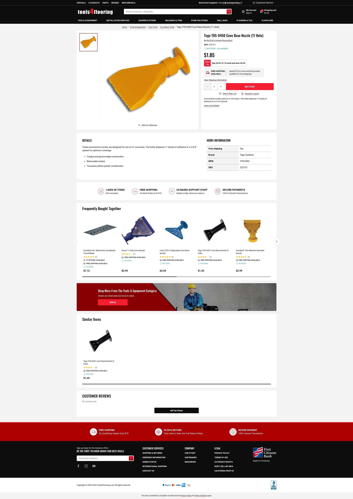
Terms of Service (201, 496)
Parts (106, 3)
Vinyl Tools (152, 27)
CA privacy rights (223, 462)
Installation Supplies (117, 20)
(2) (134, 254)
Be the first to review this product (218, 40)
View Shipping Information (215, 80)
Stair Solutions (199, 20)
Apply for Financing (261, 461)
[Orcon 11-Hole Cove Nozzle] (138, 230)
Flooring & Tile (244, 20)
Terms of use (221, 457)
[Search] (229, 11)
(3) (172, 257)
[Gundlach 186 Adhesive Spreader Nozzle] (253, 230)
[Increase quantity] (220, 86)
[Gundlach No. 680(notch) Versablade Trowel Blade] (100, 230)
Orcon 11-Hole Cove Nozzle (133, 250)
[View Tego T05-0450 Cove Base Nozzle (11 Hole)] (88, 42)
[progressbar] (176, 276)
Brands (115, 3)
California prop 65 (224, 471)
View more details (211, 106)
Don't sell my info (223, 466)
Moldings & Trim (173, 20)
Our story (190, 453)
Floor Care (267, 20)
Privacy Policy (185, 496)
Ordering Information (153, 457)
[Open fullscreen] (149, 80)
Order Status (149, 462)
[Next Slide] (276, 241)
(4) (249, 257)
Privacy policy (222, 453)
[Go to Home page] (95, 11)
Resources (190, 462)
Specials (81, 3)
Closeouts (94, 3)
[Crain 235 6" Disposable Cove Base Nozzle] (176, 230)
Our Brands (191, 457)
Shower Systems (147, 20)
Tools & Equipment (87, 20)
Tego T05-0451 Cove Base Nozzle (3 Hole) (213, 251)
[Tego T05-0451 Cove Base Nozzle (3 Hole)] (214, 230)
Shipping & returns (152, 453)
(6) (96, 257)
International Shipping (154, 466)
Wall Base (222, 20)
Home (124, 27)
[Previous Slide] (76, 241)
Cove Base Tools (167, 27)
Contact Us (148, 471)
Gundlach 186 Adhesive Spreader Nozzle (250, 251)
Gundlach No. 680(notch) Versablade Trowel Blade (99, 251)
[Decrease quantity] (207, 86)
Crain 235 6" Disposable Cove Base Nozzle (174, 251)
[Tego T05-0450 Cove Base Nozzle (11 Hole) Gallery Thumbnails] (88, 42)
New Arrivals (128, 3)
